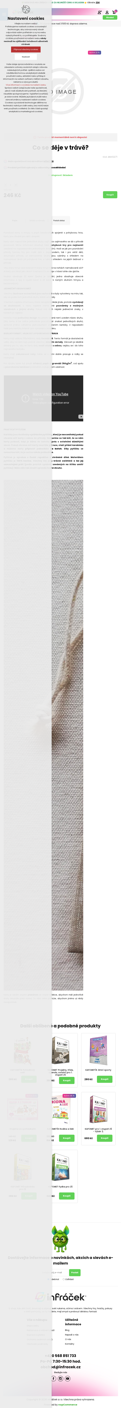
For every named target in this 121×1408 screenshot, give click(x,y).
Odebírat (54, 1279)
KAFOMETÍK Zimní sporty (98, 1070)
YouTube (67, 1378)
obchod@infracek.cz (61, 1367)
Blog (67, 1330)
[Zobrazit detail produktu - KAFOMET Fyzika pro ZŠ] (60, 1167)
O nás (68, 1339)
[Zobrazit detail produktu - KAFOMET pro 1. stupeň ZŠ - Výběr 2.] (98, 1109)
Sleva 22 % (94, 52)
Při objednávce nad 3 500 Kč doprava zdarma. (63, 23)
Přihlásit (107, 12)
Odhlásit (69, 1279)
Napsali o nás (72, 1334)
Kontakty (69, 1343)
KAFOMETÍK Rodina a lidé (60, 1129)
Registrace (99, 12)
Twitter (60, 1378)
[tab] (59, 220)
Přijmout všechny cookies (26, 49)
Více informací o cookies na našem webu (26, 84)
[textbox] (56, 17)
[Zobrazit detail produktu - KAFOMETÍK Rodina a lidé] (60, 1109)
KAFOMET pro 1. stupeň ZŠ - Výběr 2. (98, 1130)
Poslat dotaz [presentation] (59, 220)
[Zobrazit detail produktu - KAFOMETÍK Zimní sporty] (98, 1050)
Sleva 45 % (69, 1095)
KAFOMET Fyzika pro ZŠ (60, 1186)
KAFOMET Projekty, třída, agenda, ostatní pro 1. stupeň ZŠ (60, 1072)
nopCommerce (67, 1404)
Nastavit (26, 56)
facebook (53, 1378)
